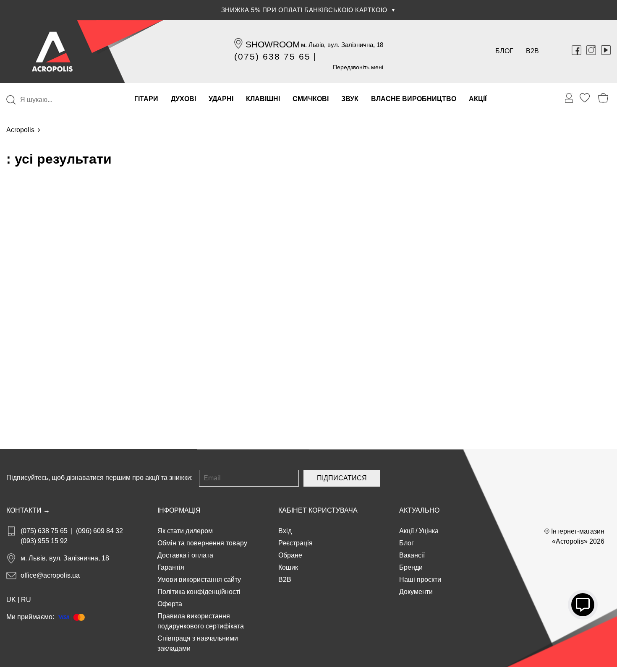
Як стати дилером (185, 530)
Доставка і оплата (185, 555)
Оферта (169, 603)
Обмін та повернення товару (202, 543)
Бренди (411, 567)
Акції (406, 530)
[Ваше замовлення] (569, 98)
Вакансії (412, 555)
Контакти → (28, 510)
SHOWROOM (273, 44)
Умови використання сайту (199, 579)
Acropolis (20, 129)
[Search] (11, 99)
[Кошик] (603, 98)
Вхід (285, 530)
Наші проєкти (420, 579)
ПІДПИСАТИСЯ (342, 478)
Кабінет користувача (318, 510)
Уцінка (429, 530)
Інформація (179, 510)
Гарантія (170, 567)
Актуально (419, 510)
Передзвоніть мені (358, 67)
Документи (416, 591)
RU (26, 599)
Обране (290, 555)
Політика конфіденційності (199, 591)
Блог (504, 51)
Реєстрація (295, 543)
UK (11, 599)
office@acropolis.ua (50, 575)
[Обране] (585, 97)
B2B (532, 51)
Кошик (288, 567)
